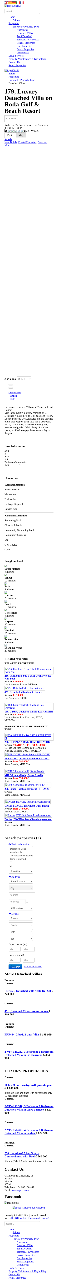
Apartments (22, 29)
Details (15, 913)
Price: (12, 866)
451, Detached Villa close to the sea (27, 1011)
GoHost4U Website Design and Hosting (28, 1218)
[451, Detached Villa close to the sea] (25, 688)
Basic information (20, 844)
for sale (8, 139)
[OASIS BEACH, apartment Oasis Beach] (28, 801)
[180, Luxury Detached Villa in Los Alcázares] (29, 706)
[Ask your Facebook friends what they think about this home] (11, 384)
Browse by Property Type (26, 26)
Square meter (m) (18, 944)
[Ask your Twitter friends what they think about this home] (11, 388)
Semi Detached (24, 36)
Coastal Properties (26, 42)
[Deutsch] (14, 2)
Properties (14, 23)
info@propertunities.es (20, 1190)
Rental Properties (17, 65)
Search (16, 966)
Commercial (23, 52)
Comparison (15, 392)
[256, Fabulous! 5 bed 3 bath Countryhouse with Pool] (29, 670)
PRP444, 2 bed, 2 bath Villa (22, 1034)
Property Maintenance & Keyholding (27, 59)
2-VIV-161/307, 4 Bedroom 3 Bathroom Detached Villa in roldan (29, 1131)
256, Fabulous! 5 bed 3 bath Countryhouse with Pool (22, 1155)
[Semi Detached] (21, 859)
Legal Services (16, 55)
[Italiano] (18, 2)
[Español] (10, 2)
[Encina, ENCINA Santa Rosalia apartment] (28, 815)
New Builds (11, 142)
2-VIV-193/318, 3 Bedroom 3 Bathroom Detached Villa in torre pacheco (29, 1108)
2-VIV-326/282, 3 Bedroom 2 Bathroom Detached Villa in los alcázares (29, 1053)
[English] (6, 2)
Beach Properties (25, 49)
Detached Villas (25, 33)
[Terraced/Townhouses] (21, 855)
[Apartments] (21, 852)
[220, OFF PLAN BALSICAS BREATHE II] (29, 736)
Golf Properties (24, 46)
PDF (12, 399)
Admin (16, 20)
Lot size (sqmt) (16, 955)
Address (15, 877)
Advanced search (33, 966)
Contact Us (14, 62)
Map (21, 135)
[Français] (22, 2)
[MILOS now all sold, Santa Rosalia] (25, 771)
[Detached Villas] (21, 848)
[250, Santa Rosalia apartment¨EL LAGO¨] (28, 784)
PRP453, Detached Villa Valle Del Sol (28, 990)
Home (12, 17)
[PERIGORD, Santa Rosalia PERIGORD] (28, 754)
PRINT (13, 395)
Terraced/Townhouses (28, 39)
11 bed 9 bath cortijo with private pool (28, 1085)
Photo (10, 135)
